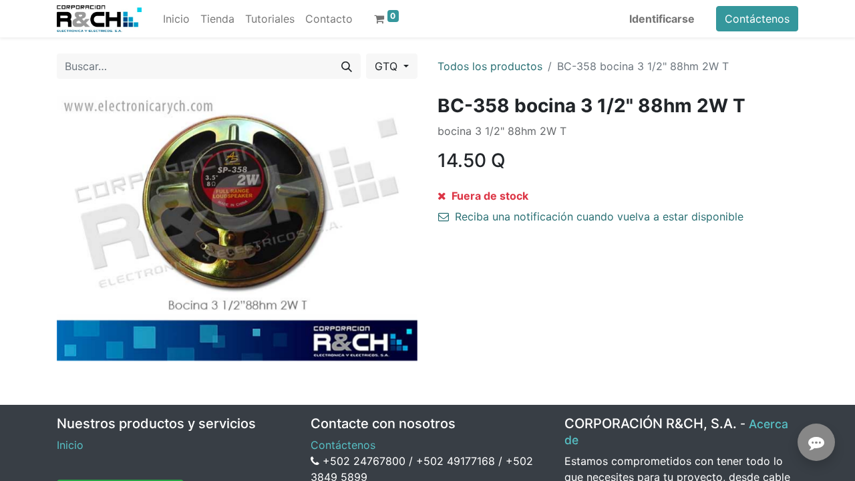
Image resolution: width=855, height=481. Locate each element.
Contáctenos (757, 18)
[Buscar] (347, 66)
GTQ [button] (388, 66)
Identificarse (662, 18)
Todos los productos (490, 66)
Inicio (70, 445)
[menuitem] (176, 18)
